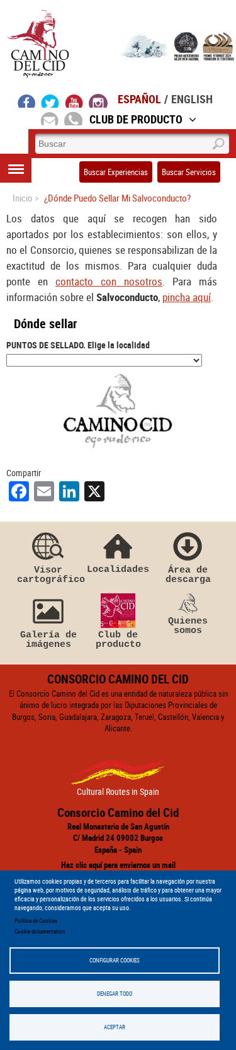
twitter (50, 101)
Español (139, 98)
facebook (27, 101)
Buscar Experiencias (116, 172)
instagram (98, 101)
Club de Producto (136, 119)
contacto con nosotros (108, 281)
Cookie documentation (39, 931)
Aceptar (114, 1027)
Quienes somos (188, 625)
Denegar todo (114, 993)
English (192, 98)
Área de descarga (188, 574)
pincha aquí (186, 297)
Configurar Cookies (114, 960)
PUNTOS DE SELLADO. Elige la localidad (78, 345)
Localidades (118, 569)
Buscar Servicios (189, 172)
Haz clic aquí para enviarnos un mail (118, 864)
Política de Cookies (35, 920)
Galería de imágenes (48, 639)
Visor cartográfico (48, 574)
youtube (74, 101)
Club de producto (118, 639)
